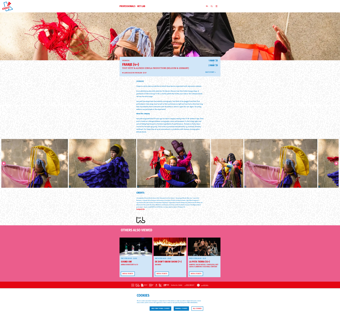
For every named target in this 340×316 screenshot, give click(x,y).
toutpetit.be (140, 209)
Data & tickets (127, 274)
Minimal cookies (181, 308)
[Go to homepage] (8, 6)
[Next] (336, 163)
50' (145, 73)
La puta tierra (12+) (199, 261)
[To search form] (212, 6)
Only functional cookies (160, 308)
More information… (192, 302)
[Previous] (4, 163)
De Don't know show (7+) (168, 261)
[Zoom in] (138, 187)
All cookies (197, 308)
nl (207, 6)
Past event (210, 72)
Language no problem (133, 73)
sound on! (126, 261)
